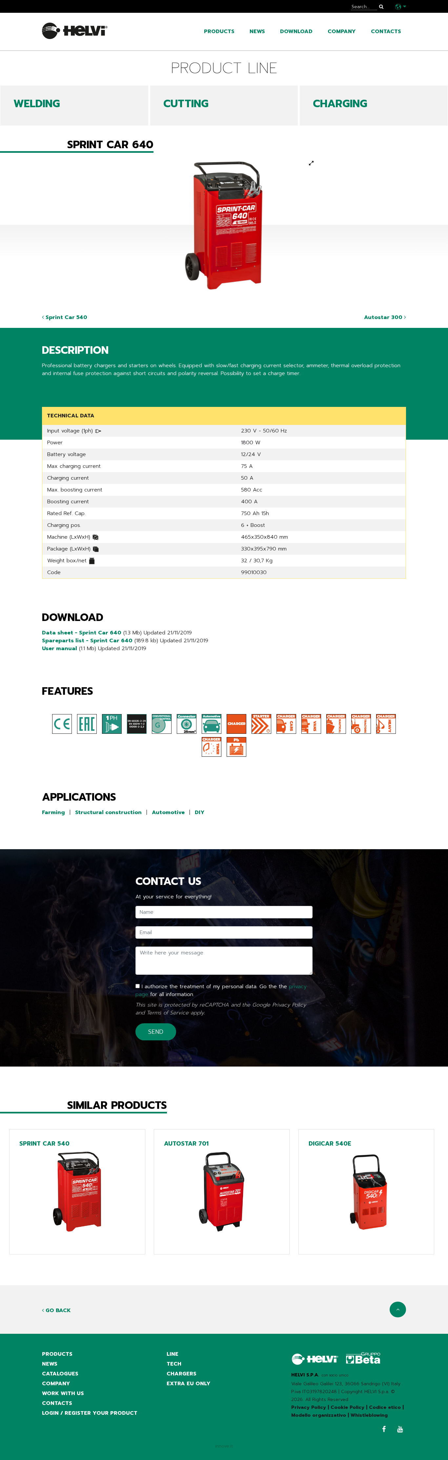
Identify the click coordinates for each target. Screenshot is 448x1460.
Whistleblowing (369, 1415)
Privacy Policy (289, 1005)
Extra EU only (189, 1384)
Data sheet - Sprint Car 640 (81, 633)
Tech (174, 1364)
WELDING (36, 104)
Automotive (168, 812)
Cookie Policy (347, 1407)
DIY (200, 812)
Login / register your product (89, 1413)
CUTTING (186, 104)
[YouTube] (398, 1430)
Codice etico (385, 1407)
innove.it (224, 1446)
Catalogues (60, 1374)
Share (49, 386)
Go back (57, 1310)
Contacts (386, 31)
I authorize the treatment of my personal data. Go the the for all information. (221, 990)
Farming (53, 812)
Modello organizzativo (318, 1415)
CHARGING (340, 104)
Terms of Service (168, 1013)
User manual (59, 648)
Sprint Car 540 (65, 317)
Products (219, 31)
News (257, 31)
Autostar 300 (384, 317)
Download (296, 31)
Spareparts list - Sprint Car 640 (87, 641)
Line (172, 1354)
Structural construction (108, 812)
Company (342, 31)
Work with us (63, 1393)
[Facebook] (382, 1430)
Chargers (181, 1374)
